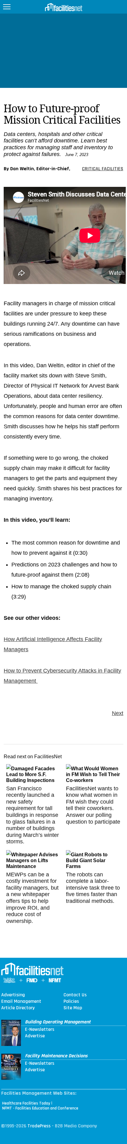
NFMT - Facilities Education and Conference (40, 1108)
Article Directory (18, 1008)
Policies (71, 1001)
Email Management (21, 1001)
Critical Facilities (102, 169)
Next (117, 713)
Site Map (72, 1008)
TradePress (39, 1126)
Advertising (13, 995)
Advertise (35, 1036)
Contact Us (75, 995)
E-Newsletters (39, 1029)
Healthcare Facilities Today (26, 1103)
